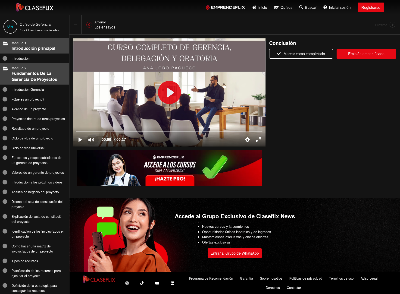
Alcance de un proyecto (29, 109)
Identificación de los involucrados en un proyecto (38, 234)
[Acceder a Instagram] (127, 283)
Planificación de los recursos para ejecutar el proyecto (36, 273)
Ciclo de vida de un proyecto (32, 138)
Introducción (21, 58)
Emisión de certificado (366, 54)
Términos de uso (341, 278)
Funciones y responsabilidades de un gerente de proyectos (37, 160)
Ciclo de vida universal (28, 147)
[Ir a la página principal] (34, 7)
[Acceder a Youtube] (157, 283)
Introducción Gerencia (28, 89)
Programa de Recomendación (211, 278)
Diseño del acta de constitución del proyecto (37, 204)
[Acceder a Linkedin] (172, 283)
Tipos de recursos (25, 261)
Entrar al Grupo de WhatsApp (235, 253)
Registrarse (370, 7)
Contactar (294, 287)
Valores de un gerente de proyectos (38, 172)
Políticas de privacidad (305, 278)
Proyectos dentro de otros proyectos (38, 118)
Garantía (246, 278)
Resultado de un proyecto (30, 128)
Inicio (262, 7)
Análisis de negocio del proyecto (35, 192)
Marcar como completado (304, 54)
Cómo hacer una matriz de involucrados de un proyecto (32, 248)
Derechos (273, 287)
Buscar (310, 7)
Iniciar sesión (340, 7)
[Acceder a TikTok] (142, 283)
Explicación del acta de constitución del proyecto (37, 219)
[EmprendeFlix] (225, 7)
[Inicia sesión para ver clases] (169, 92)
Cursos (286, 7)
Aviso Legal (369, 278)
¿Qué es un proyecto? (28, 99)
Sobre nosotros (271, 278)
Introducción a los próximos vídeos (37, 182)
